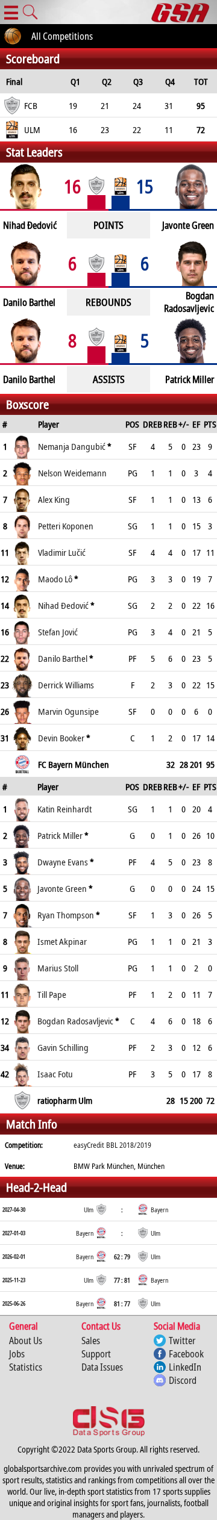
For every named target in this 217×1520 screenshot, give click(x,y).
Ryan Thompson (65, 915)
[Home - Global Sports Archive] (184, 12)
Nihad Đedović (63, 605)
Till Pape (51, 994)
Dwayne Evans (62, 862)
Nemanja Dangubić (71, 446)
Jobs (17, 1353)
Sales (90, 1340)
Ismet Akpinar (62, 941)
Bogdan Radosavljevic (75, 1021)
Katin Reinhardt (64, 809)
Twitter (182, 1340)
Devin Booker (61, 738)
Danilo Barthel (62, 658)
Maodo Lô (55, 579)
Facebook (186, 1353)
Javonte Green (62, 888)
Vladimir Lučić (62, 552)
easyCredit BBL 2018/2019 (112, 1145)
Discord (183, 1380)
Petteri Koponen (65, 526)
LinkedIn (185, 1367)
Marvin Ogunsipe (68, 711)
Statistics (25, 1367)
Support (96, 1353)
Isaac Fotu (55, 1074)
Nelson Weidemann (72, 473)
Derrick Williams (66, 685)
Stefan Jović (58, 632)
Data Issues (102, 1367)
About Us (25, 1340)
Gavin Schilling (63, 1047)
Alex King (54, 499)
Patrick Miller (60, 835)
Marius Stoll (57, 968)
